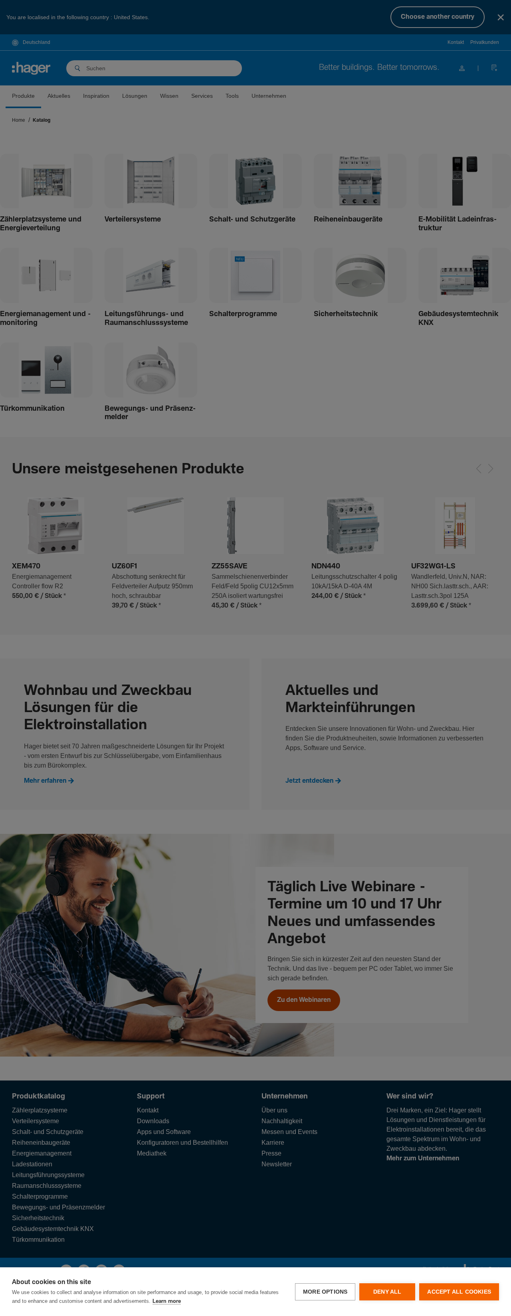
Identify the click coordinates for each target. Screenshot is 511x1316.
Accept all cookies (459, 1292)
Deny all (387, 1292)
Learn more (167, 1301)
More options (325, 1292)
